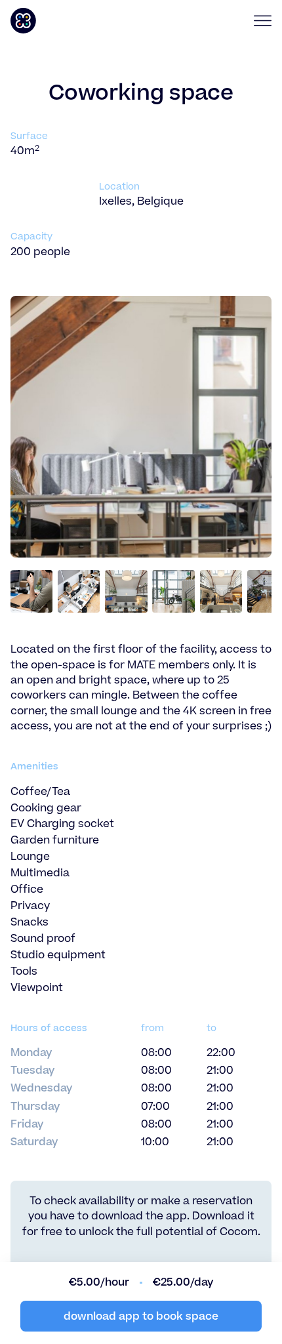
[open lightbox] (31, 591)
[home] (73, 20)
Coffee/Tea (40, 792)
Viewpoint (36, 988)
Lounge (30, 857)
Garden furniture (54, 840)
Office (26, 889)
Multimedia (40, 873)
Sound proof (42, 939)
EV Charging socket (62, 824)
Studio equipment (58, 955)
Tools (23, 971)
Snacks (29, 922)
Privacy (30, 906)
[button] (258, 21)
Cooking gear (45, 808)
